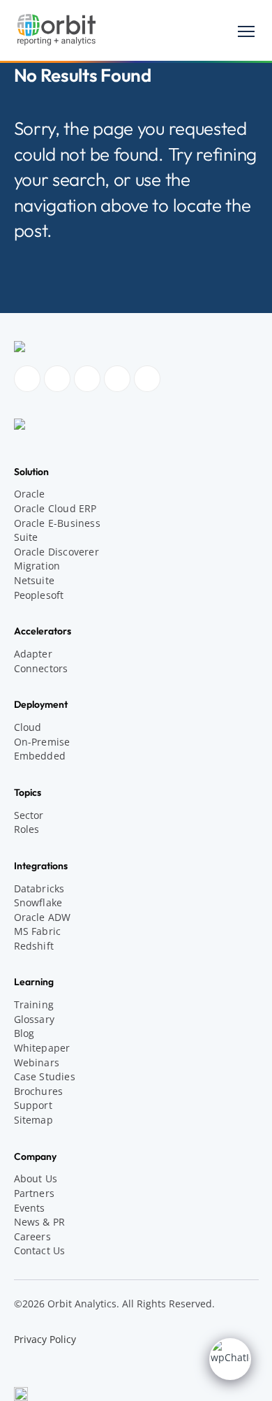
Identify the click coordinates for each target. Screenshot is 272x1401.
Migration (37, 565)
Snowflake (38, 902)
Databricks (39, 888)
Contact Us (40, 1250)
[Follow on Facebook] (27, 378)
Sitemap (33, 1119)
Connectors (41, 668)
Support (33, 1105)
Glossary (34, 1019)
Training (34, 1004)
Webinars (37, 1062)
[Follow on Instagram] (57, 378)
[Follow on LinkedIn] (87, 378)
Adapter (33, 653)
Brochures (38, 1091)
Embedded (40, 755)
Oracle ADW (42, 917)
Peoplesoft (39, 595)
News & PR (40, 1221)
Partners (34, 1193)
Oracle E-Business (57, 523)
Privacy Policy (45, 1339)
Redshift (34, 945)
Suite (26, 537)
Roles (27, 829)
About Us (36, 1178)
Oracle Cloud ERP (55, 508)
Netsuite (34, 580)
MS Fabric (37, 931)
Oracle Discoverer (56, 551)
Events (29, 1207)
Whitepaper (42, 1047)
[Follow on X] (147, 378)
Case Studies (44, 1076)
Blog (24, 1033)
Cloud (28, 727)
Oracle (29, 493)
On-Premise (42, 741)
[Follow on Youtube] (117, 378)
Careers (32, 1236)
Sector (29, 815)
